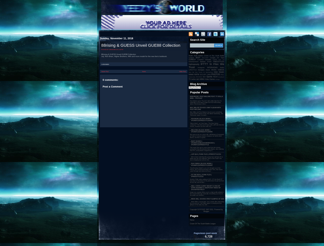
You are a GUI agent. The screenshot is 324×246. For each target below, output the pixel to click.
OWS (209, 74)
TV (190, 79)
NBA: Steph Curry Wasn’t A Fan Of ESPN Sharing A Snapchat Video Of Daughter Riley (206, 187)
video (201, 79)
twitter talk (195, 79)
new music (219, 72)
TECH (215, 77)
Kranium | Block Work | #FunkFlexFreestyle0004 (201, 119)
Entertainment (193, 61)
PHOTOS (215, 74)
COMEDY (192, 60)
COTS (215, 59)
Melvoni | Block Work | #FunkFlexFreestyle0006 (201, 131)
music (208, 70)
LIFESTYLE (193, 70)
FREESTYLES (218, 62)
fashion (202, 62)
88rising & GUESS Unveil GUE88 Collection (140, 45)
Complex (200, 59)
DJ (223, 59)
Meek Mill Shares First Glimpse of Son (207, 199)
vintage (217, 79)
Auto (195, 56)
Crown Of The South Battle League (203, 224)
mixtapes (201, 70)
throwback (221, 77)
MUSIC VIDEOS (217, 70)
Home (144, 71)
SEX (204, 77)
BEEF (198, 58)
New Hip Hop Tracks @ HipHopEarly (201, 72)
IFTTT (204, 64)
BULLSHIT (205, 57)
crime (219, 59)
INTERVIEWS (212, 67)
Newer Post (105, 71)
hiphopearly (194, 64)
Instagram (201, 67)
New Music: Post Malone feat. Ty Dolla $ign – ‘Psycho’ (206, 97)
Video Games (210, 79)
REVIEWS (199, 77)
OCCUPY (203, 74)
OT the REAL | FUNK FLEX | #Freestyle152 (201, 175)
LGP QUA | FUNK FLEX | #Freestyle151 (206, 154)
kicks (222, 67)
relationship (192, 77)
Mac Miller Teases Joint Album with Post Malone (205, 108)
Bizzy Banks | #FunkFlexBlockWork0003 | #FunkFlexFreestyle (203, 143)
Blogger (206, 211)
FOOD (209, 61)
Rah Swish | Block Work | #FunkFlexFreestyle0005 (201, 164)
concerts (208, 60)
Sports (209, 77)
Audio (191, 56)
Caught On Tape (217, 57)
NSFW (196, 74)
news (191, 74)
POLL (222, 74)
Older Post (182, 71)
